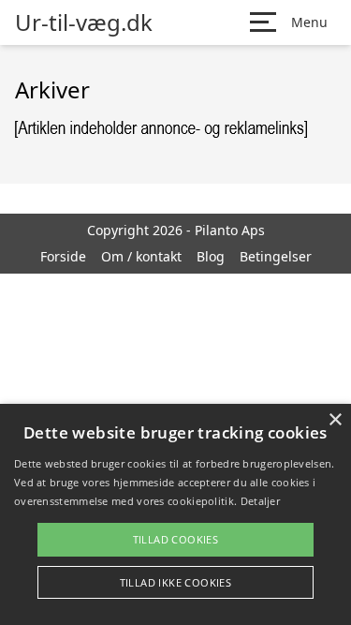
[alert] (175, 514)
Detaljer (260, 501)
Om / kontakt (141, 256)
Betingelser (276, 256)
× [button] (335, 420)
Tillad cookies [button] (176, 539)
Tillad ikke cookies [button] (176, 582)
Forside (63, 256)
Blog (211, 256)
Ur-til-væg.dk (84, 22)
